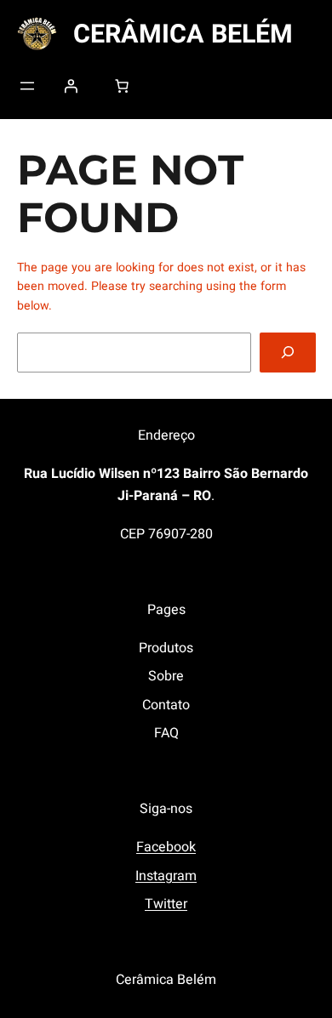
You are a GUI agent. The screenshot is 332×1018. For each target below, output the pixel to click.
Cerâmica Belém (183, 34)
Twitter (166, 904)
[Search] (288, 353)
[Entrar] (71, 86)
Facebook (166, 847)
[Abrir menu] (27, 86)
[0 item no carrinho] (122, 86)
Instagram (166, 876)
